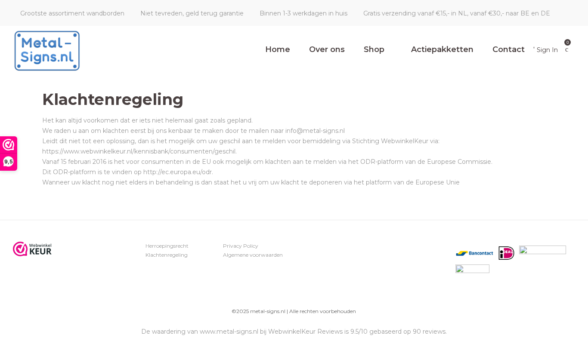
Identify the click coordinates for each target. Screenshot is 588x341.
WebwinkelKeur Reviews (305, 331)
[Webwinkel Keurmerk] (32, 249)
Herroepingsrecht (167, 246)
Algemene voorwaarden (253, 255)
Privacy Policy (240, 246)
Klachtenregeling (166, 255)
